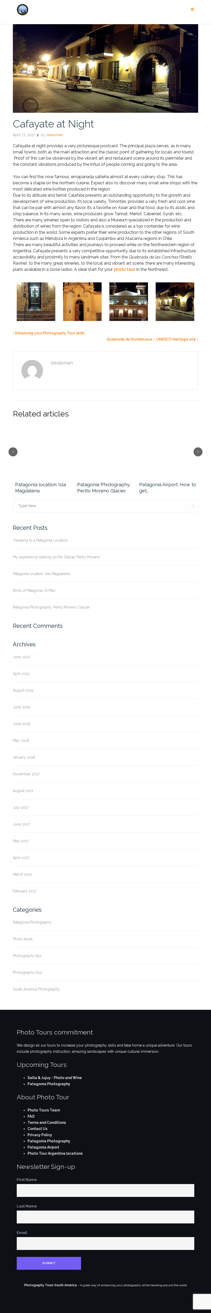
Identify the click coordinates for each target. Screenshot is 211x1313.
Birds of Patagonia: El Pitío (34, 590)
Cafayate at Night (53, 124)
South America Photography (36, 989)
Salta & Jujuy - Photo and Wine (55, 1078)
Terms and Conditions (47, 1122)
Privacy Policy (40, 1135)
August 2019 (23, 690)
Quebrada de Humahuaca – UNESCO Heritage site (151, 339)
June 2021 (21, 657)
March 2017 (22, 874)
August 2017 (23, 791)
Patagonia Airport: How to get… (167, 487)
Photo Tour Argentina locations (55, 1153)
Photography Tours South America (50, 1285)
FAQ (31, 1116)
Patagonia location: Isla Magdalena (40, 487)
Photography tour (27, 972)
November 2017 (26, 774)
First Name (27, 1180)
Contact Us (37, 1129)
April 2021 (21, 674)
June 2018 (21, 724)
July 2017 (21, 807)
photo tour (124, 269)
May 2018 (21, 740)
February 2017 (25, 891)
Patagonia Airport (43, 1147)
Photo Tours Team (44, 1110)
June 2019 (21, 707)
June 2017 (21, 824)
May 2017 (21, 841)
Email (22, 1233)
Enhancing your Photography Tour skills (50, 333)
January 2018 (24, 757)
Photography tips (27, 956)
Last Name (27, 1206)
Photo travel (23, 939)
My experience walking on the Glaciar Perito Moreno (56, 557)
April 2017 (21, 858)
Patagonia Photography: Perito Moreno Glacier (103, 487)
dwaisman (54, 135)
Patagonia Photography (32, 922)
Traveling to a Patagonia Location (40, 540)
